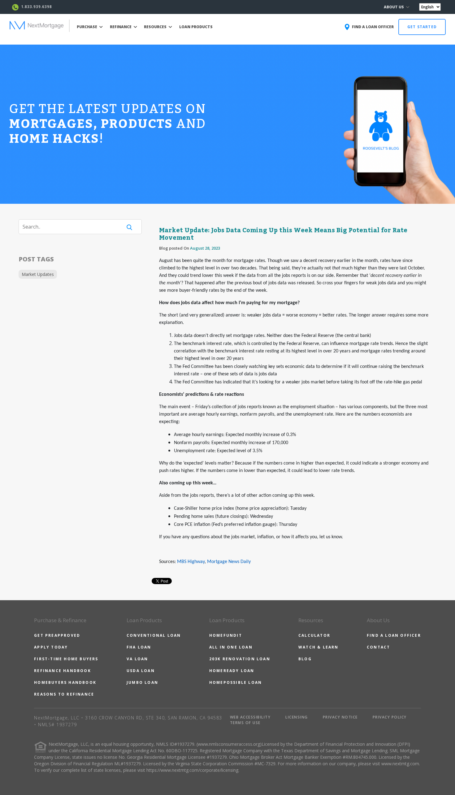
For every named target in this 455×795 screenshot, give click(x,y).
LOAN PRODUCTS (196, 26)
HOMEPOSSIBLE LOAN (235, 682)
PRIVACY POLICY (390, 717)
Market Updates (38, 274)
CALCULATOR (314, 635)
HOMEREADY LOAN (231, 670)
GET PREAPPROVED (57, 635)
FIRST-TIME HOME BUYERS (66, 659)
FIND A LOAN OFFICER (394, 635)
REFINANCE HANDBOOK (62, 670)
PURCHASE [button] (87, 26)
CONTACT (378, 647)
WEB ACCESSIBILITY (250, 717)
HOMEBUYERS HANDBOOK (65, 682)
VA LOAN (137, 659)
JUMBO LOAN (142, 682)
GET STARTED (422, 26)
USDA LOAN (141, 670)
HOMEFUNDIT (225, 635)
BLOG (305, 659)
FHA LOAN (139, 647)
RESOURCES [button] (155, 26)
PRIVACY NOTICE (340, 717)
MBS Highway (191, 561)
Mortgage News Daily (229, 561)
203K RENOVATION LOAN (239, 659)
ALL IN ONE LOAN (231, 647)
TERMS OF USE (245, 722)
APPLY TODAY (51, 647)
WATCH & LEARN (318, 647)
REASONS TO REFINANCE (64, 694)
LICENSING (296, 717)
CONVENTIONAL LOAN (154, 635)
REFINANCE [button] (121, 26)
